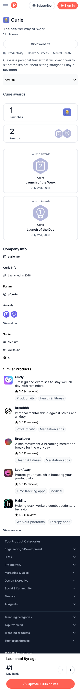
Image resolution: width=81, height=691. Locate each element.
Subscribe (44, 5)
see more (10, 70)
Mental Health (62, 53)
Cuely (19, 377)
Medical (56, 491)
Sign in (69, 5)
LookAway (23, 470)
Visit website (40, 44)
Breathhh (22, 408)
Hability (20, 500)
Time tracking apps (31, 491)
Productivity (15, 53)
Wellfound (14, 349)
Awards (10, 79)
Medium (13, 342)
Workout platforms (31, 522)
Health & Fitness (38, 53)
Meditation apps (52, 429)
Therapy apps (60, 522)
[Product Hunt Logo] (14, 5)
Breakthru (22, 438)
